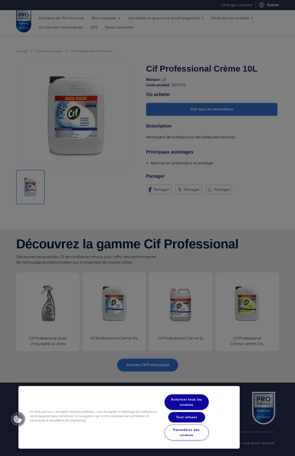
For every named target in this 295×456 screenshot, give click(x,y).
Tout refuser (186, 417)
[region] (129, 417)
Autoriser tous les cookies (186, 402)
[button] (17, 419)
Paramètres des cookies (186, 432)
